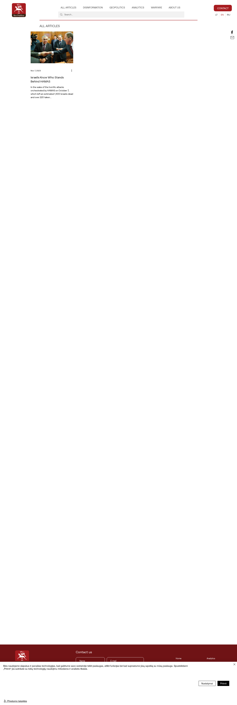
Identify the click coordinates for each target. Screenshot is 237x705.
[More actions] (73, 70)
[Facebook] (232, 32)
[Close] (234, 664)
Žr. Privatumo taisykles (15, 701)
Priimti (223, 683)
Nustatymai (207, 683)
